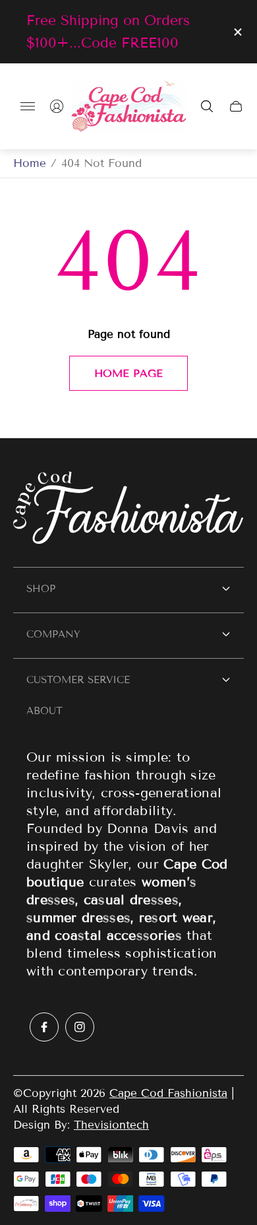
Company (53, 634)
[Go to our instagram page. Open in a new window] (79, 1027)
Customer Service (78, 680)
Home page (128, 373)
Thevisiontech (111, 1125)
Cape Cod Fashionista (168, 1093)
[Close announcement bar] (237, 32)
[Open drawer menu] (27, 106)
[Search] (206, 106)
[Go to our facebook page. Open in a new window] (44, 1027)
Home (29, 163)
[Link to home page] (128, 509)
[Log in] (56, 106)
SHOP (40, 589)
